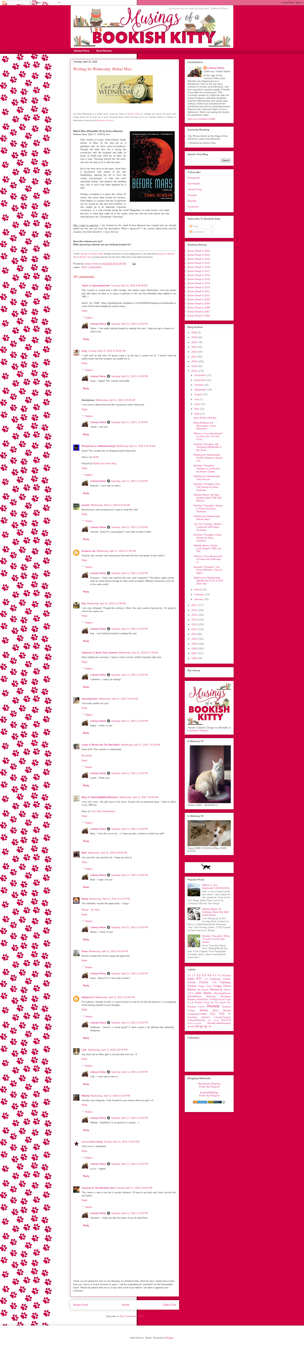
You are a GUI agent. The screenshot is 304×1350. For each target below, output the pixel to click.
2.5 (193, 975)
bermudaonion (90, 698)
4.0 (209, 975)
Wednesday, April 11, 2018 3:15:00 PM (115, 997)
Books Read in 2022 (199, 250)
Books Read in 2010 (199, 299)
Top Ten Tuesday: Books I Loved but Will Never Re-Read (208, 527)
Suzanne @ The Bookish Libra (98, 1188)
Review (213, 1006)
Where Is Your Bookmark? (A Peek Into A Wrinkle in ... (208, 559)
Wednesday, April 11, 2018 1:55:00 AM (115, 400)
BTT (199, 978)
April (197, 413)
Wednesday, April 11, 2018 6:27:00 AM (138, 652)
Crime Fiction (198, 982)
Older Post (169, 1304)
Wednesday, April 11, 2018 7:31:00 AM (140, 744)
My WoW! (87, 755)
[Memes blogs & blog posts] (200, 1102)
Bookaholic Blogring (209, 1083)
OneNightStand (217, 999)
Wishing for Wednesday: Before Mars (207, 518)
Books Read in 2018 (199, 267)
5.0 (219, 975)
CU (205, 979)
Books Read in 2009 (199, 303)
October (199, 384)
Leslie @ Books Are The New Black (101, 744)
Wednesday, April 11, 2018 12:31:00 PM (109, 899)
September (200, 389)
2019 (194, 366)
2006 (194, 658)
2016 (194, 610)
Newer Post (80, 1304)
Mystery (192, 999)
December (200, 375)
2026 (194, 332)
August (198, 394)
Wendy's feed (85, 257)
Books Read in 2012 (199, 291)
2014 (194, 619)
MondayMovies (222, 993)
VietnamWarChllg (196, 1020)
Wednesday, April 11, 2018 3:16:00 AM (135, 446)
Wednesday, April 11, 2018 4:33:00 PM (108, 1049)
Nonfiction (202, 999)
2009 (194, 643)
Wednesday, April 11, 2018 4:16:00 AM (110, 505)
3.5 (204, 975)
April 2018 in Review (205, 417)
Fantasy (225, 982)
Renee (85, 899)
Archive (227, 975)
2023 (194, 347)
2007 (194, 653)
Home (125, 1304)
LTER (190, 993)
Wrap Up (201, 1026)
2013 (194, 624)
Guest (205, 989)
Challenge (215, 978)
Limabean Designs (198, 730)
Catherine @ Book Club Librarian (100, 652)
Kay (84, 603)
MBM (198, 993)
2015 (194, 614)
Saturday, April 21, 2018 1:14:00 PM (129, 829)
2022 (194, 351)
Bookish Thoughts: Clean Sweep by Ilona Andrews (208, 537)
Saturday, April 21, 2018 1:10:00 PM (129, 323)
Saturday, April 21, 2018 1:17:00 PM (129, 1213)
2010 (194, 638)
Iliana (85, 951)
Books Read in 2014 (199, 283)
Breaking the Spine (105, 120)
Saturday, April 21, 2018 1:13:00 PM (129, 675)
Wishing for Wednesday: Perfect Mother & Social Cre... (208, 457)
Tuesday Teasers (199, 1017)
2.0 (189, 975)
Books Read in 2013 (199, 287)
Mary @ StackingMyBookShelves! (100, 797)
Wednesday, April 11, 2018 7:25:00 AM (118, 698)
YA (209, 1026)
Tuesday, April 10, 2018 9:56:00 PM (129, 285)
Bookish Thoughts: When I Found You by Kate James (216, 939)
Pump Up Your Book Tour (217, 1002)
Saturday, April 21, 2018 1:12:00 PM (129, 573)
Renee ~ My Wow (91, 909)
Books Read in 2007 (199, 311)
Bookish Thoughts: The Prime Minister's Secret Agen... (208, 570)
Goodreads (194, 183)
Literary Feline (98, 323)
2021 (194, 356)
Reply (84, 310)
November (200, 380)
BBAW (191, 978)
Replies (89, 317)
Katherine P (88, 997)
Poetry (198, 1002)
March (198, 589)
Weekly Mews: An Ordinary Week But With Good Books (215, 912)
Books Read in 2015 (199, 279)
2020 (194, 361)
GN (198, 990)
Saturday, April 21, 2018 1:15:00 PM (129, 1022)
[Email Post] (133, 263)
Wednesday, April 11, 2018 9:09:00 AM (107, 852)
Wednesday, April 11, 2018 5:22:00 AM (106, 603)
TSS (221, 1014)
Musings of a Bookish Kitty (91, 254)
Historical (216, 989)
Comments (198, 231)
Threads (192, 195)
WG (209, 1020)
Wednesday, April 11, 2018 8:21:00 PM (110, 1095)
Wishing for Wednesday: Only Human (207, 478)
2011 (194, 634)
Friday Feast (205, 986)
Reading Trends (196, 1006)
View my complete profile (201, 118)
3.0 (199, 975)
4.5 (214, 975)
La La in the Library (92, 1141)
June (197, 404)
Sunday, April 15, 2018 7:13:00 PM (121, 1141)
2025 (194, 337)
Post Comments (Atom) (132, 1316)
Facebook (193, 206)
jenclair (86, 505)
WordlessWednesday (219, 1023)
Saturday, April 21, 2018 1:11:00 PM (129, 422)
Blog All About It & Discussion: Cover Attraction (205, 425)
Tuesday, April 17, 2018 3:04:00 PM (134, 1188)
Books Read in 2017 (199, 271)
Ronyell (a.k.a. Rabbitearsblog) (98, 446)
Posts (195, 226)
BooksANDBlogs (209, 1092)
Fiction (192, 986)
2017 (194, 605)
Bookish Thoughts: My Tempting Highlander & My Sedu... (208, 447)
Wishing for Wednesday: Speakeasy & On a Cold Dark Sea (208, 580)
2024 (194, 342)
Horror (227, 989)
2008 (194, 648)
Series (204, 1010)
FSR (214, 982)
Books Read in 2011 (199, 295)
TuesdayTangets (222, 1017)
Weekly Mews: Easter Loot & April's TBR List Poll (207, 548)
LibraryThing (195, 189)
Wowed (191, 1026)
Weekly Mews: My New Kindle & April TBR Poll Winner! (207, 497)
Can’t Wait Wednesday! (103, 811)
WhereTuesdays (195, 1023)
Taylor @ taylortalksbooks (96, 285)
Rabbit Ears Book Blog (104, 463)
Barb (84, 852)
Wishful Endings (134, 114)
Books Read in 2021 (199, 254)
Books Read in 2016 (199, 275)
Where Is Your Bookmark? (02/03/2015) (216, 886)
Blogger (169, 1337)
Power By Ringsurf (209, 1086)
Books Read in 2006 (199, 315)
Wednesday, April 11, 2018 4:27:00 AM (116, 551)
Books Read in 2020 (199, 258)
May (197, 408)
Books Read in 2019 (199, 263)
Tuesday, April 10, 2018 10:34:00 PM (107, 351)
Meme (207, 993)
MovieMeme (194, 996)
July (197, 399)
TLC (213, 1014)
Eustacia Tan (89, 551)
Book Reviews (104, 50)
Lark (84, 1049)
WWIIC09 (226, 1020)
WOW (216, 1020)
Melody (86, 1095)
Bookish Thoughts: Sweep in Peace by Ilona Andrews (208, 508)
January (199, 599)
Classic (227, 978)
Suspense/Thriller (197, 1014)
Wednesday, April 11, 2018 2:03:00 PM (108, 951)
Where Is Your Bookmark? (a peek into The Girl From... (208, 436)
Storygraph (194, 177)
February (199, 594)
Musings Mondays (218, 996)
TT (229, 1014)
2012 (194, 629)
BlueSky (192, 200)
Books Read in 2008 (199, 307)
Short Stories (222, 1010)
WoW (95, 457)
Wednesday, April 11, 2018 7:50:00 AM (139, 797)
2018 (83, 267)
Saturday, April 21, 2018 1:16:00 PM (129, 1118)
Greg (84, 351)
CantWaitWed (95, 267)
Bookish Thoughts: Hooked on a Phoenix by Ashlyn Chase (207, 468)
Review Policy (81, 50)
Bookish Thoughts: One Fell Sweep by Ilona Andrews (207, 487)
